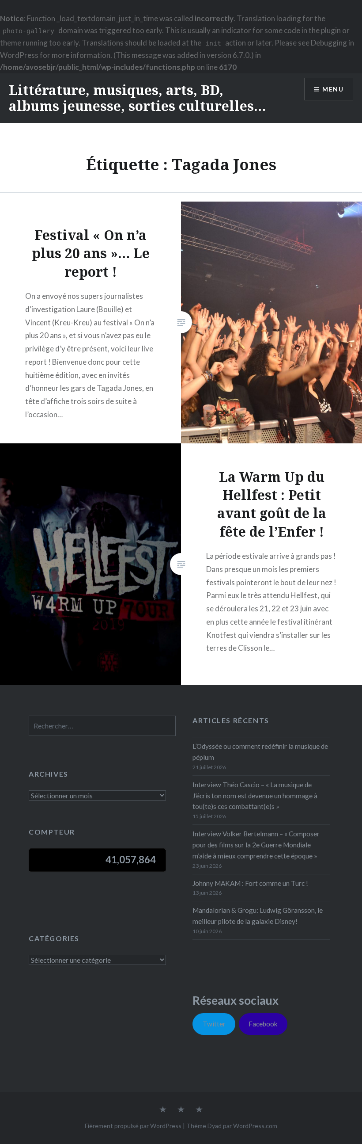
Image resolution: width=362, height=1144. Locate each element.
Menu (332, 89)
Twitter (214, 1024)
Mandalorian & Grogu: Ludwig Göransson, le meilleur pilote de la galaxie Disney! (257, 915)
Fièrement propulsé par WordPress (133, 1125)
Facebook (263, 1024)
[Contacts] (162, 1110)
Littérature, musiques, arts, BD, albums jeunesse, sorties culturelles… (137, 98)
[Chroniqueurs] (181, 1110)
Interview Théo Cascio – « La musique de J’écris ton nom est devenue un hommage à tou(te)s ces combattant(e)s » (254, 796)
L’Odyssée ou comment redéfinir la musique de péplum (260, 751)
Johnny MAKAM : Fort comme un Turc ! (250, 883)
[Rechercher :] (102, 726)
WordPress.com (255, 1125)
